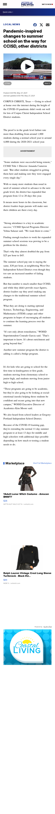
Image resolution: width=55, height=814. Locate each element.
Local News (11, 24)
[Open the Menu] (4, 4)
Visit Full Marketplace (42, 463)
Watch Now (47, 4)
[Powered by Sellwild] (47, 627)
